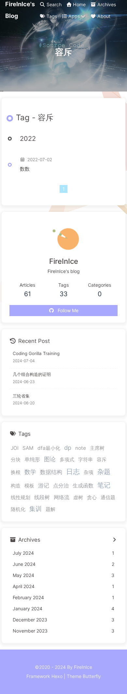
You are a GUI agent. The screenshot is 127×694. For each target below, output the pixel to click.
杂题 (103, 472)
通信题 (108, 497)
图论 (50, 459)
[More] (114, 540)
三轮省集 (21, 395)
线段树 (42, 497)
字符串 (85, 459)
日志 (73, 471)
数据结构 (51, 472)
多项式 (67, 459)
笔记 (103, 485)
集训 (35, 509)
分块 (16, 459)
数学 (30, 471)
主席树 (97, 448)
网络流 (61, 497)
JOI (15, 448)
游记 (43, 485)
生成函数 (83, 485)
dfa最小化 (48, 448)
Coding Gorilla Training (36, 353)
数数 (25, 169)
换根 (16, 472)
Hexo (57, 676)
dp (67, 447)
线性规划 (20, 497)
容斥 (101, 459)
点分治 (61, 485)
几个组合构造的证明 (32, 374)
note (80, 448)
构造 (16, 485)
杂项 (88, 472)
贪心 (92, 497)
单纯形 (32, 459)
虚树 (78, 497)
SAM (28, 448)
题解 (50, 509)
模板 (29, 485)
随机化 (18, 509)
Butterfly (92, 676)
